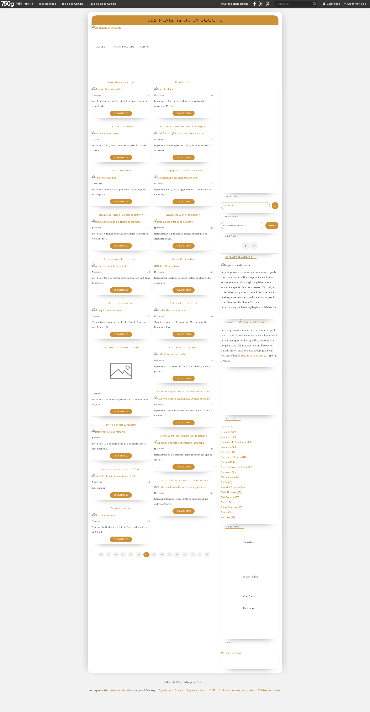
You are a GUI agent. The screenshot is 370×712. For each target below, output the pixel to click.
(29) (228, 517)
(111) (234, 457)
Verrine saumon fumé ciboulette (121, 258)
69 (185, 555)
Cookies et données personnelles (237, 690)
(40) (233, 487)
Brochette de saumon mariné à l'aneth (121, 468)
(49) (228, 472)
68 (177, 555)
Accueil (100, 47)
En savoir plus (121, 113)
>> (207, 555)
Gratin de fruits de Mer (121, 126)
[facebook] (254, 4)
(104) (228, 462)
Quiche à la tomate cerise (184, 303)
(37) (230, 497)
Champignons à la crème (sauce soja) (183, 170)
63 (139, 555)
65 (154, 555)
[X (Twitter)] (261, 4)
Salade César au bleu (183, 258)
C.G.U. (212, 690)
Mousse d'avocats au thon (121, 82)
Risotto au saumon (121, 170)
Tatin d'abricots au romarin (121, 424)
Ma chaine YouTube (123, 47)
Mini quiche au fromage (121, 303)
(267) (229, 431)
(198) (228, 437)
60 (115, 555)
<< (101, 555)
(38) (231, 492)
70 (193, 555)
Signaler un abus (195, 690)
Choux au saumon (121, 508)
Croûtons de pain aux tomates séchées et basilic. (183, 391)
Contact (145, 47)
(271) (228, 426)
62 (131, 555)
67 (169, 555)
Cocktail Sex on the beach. (183, 347)
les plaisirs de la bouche (250, 355)
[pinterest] (267, 4)
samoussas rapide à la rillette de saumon (121, 214)
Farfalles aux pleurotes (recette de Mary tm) (183, 126)
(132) (228, 452)
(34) (227, 512)
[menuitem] (100, 46)
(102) (237, 467)
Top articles (164, 690)
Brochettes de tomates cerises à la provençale (183, 479)
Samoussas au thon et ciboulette (184, 214)
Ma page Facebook (231, 652)
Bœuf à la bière (183, 82)
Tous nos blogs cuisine (234, 3)
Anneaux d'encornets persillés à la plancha (183, 435)
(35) (231, 507)
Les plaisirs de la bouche (185, 20)
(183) (229, 447)
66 (162, 555)
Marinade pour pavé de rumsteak (121, 347)
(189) (236, 442)
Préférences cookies (269, 690)
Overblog (201, 682)
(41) (226, 482)
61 (123, 555)
